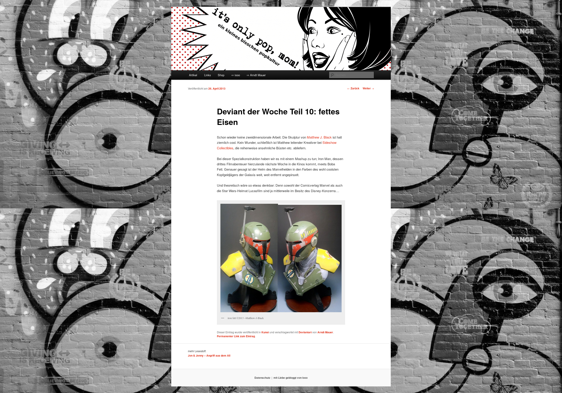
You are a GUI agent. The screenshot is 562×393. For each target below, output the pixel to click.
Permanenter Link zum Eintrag (236, 336)
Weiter (368, 88)
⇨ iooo (235, 75)
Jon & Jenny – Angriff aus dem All (209, 355)
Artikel (193, 75)
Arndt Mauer (325, 332)
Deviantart (305, 332)
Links (207, 75)
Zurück (353, 88)
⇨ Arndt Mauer (256, 75)
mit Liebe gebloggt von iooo (291, 378)
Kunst (265, 332)
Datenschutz (262, 378)
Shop (221, 75)
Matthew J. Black (319, 137)
